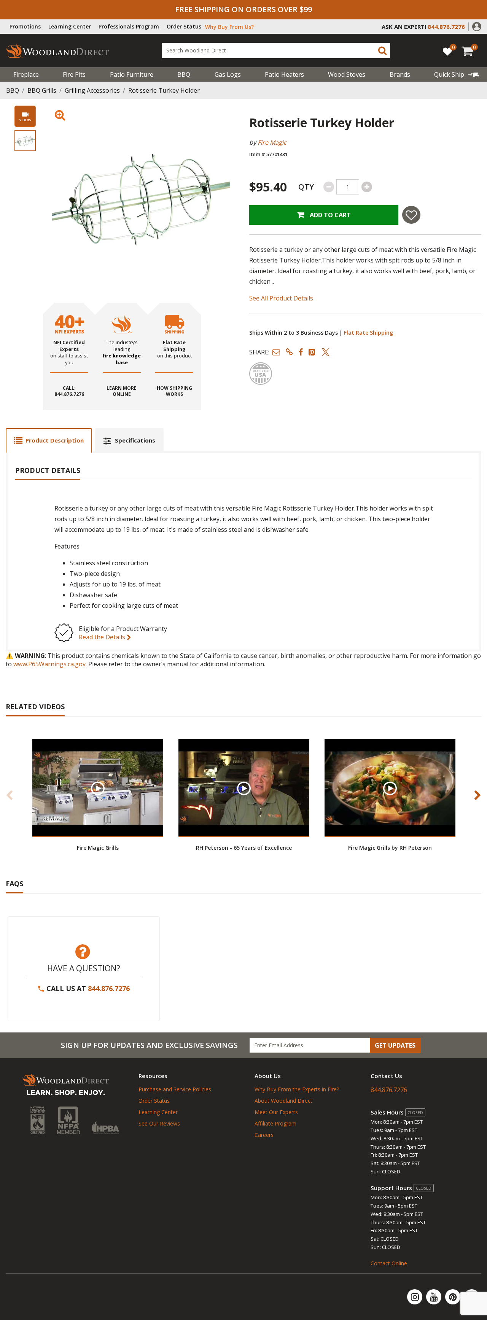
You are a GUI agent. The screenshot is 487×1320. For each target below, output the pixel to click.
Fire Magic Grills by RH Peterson (390, 847)
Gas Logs (228, 74)
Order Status (184, 26)
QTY (306, 187)
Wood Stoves (346, 74)
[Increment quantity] (366, 187)
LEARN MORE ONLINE (122, 391)
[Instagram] (415, 1296)
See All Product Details (281, 298)
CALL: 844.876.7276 (69, 391)
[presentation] (25, 141)
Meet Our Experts (276, 1112)
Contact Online (389, 1263)
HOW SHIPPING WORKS (174, 391)
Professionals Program (129, 26)
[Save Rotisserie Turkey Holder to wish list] (411, 215)
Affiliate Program (275, 1123)
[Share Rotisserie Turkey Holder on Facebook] (301, 352)
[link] (457, 74)
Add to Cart (329, 215)
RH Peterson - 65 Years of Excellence (244, 847)
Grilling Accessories (92, 90)
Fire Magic (272, 142)
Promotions (25, 26)
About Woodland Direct (283, 1100)
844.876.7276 (109, 988)
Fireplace (26, 74)
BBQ (183, 74)
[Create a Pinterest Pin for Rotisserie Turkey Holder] (312, 352)
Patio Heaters (284, 74)
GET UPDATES (395, 1045)
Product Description (54, 440)
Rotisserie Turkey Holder (164, 90)
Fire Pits (74, 74)
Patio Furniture (131, 74)
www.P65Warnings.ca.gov (49, 664)
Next (477, 795)
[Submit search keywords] (382, 50)
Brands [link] (400, 74)
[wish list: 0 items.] (447, 51)
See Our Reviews (159, 1123)
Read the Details (103, 637)
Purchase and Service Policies (174, 1089)
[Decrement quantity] (328, 187)
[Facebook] (471, 1296)
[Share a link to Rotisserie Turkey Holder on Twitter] (325, 352)
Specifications (135, 440)
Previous (9, 795)
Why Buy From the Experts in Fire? (297, 1089)
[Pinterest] (453, 1296)
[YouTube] (434, 1296)
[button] (476, 26)
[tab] (49, 440)
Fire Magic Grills (98, 847)
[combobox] (276, 50)
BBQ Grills (41, 90)
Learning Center (69, 26)
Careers (264, 1134)
